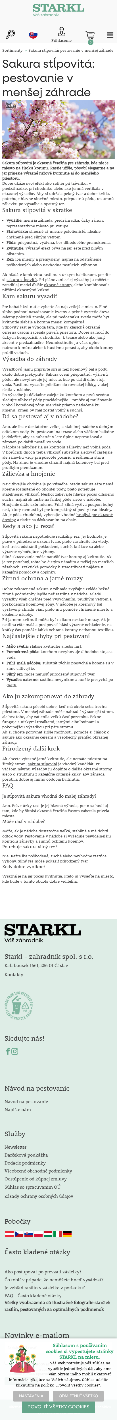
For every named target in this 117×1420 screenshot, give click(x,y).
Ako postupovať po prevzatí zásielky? (43, 1272)
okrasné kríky (68, 774)
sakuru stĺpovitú (22, 279)
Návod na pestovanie (26, 1101)
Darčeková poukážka (26, 1155)
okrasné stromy (58, 284)
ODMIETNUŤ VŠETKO (78, 1396)
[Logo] (58, 11)
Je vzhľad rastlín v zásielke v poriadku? (45, 1287)
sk (33, 34)
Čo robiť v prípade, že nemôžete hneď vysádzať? (54, 1279)
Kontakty (14, 974)
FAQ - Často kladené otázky (33, 1295)
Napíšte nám (18, 1109)
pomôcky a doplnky (37, 572)
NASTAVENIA (31, 1396)
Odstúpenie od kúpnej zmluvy (36, 1179)
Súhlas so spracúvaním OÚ (32, 1187)
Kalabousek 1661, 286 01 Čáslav (36, 965)
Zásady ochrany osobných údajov (39, 1196)
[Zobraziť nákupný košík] (90, 35)
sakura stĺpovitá (42, 763)
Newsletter (15, 1147)
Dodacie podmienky (25, 1163)
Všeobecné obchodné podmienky (38, 1171)
